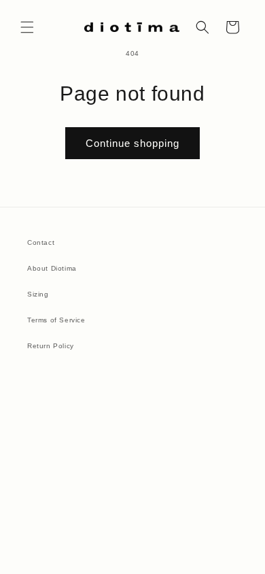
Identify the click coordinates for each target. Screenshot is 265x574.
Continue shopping (132, 143)
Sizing (38, 294)
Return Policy (50, 346)
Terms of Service (56, 320)
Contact (40, 242)
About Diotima (52, 268)
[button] (27, 27)
